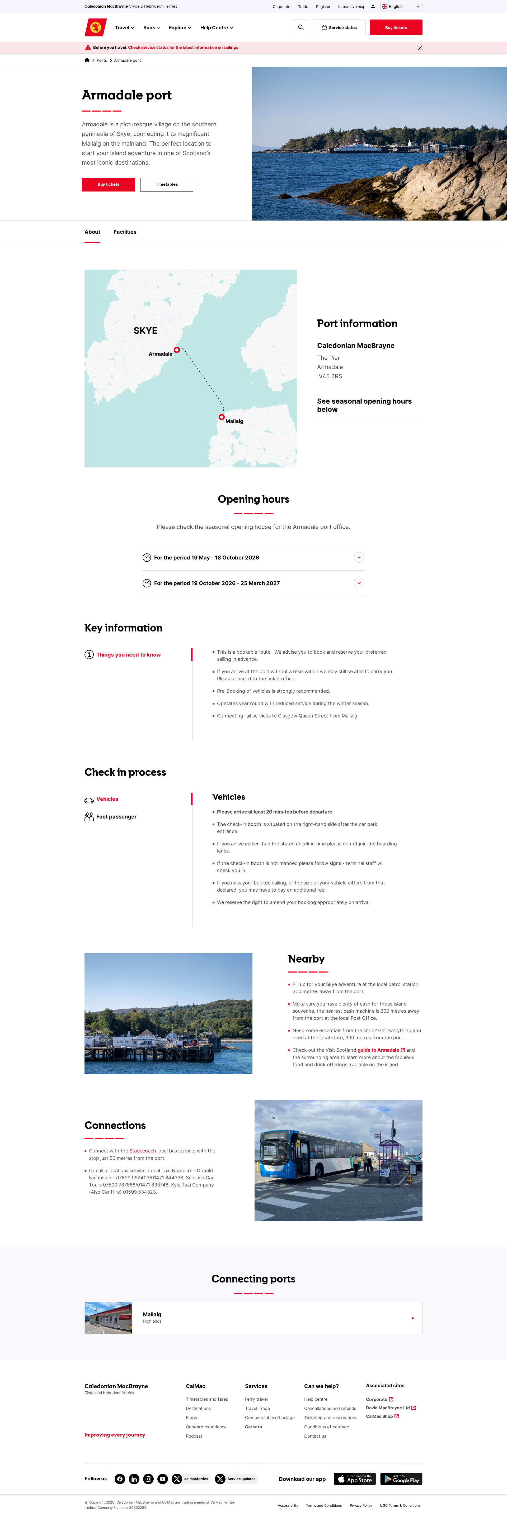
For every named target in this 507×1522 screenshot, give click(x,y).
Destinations (198, 1408)
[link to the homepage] (87, 60)
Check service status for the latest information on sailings (183, 47)
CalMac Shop (379, 1417)
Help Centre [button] (214, 27)
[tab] (92, 232)
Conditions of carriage (326, 1426)
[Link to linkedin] (134, 1479)
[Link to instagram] (148, 1479)
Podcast (194, 1436)
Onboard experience (206, 1426)
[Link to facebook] (120, 1479)
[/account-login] (373, 6)
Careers (253, 1426)
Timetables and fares (207, 1399)
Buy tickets (396, 27)
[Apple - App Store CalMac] (355, 1479)
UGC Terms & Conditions (400, 1505)
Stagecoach (142, 1151)
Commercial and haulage (270, 1417)
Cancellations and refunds (330, 1408)
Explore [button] (177, 27)
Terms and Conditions (324, 1505)
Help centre (315, 1399)
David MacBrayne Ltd (388, 1408)
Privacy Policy (361, 1505)
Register (323, 6)
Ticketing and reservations (330, 1417)
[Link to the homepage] (132, 1389)
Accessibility (288, 1505)
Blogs (191, 1417)
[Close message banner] (420, 47)
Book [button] (149, 27)
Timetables (159, 186)
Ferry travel (256, 1399)
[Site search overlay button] (301, 27)
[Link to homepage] (95, 27)
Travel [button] (122, 27)
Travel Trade (257, 1408)
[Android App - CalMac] (401, 1479)
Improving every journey (114, 1435)
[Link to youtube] (162, 1479)
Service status (343, 27)
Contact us (315, 1436)
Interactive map (351, 6)
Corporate (281, 6)
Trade (303, 6)
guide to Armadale (378, 1050)
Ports (102, 60)
